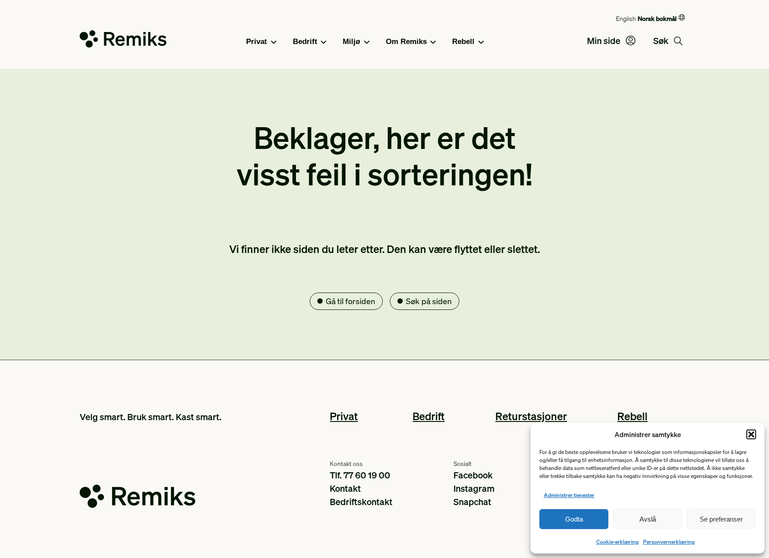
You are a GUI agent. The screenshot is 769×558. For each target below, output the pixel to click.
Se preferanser (721, 519)
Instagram (473, 488)
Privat (256, 41)
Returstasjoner (531, 416)
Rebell (463, 41)
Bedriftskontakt (361, 501)
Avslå (647, 519)
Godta (574, 519)
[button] (751, 434)
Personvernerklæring (669, 541)
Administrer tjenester (569, 495)
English (626, 18)
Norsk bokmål (657, 18)
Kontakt (345, 488)
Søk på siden (429, 301)
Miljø (351, 41)
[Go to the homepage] (123, 40)
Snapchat (472, 501)
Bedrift (305, 41)
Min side (604, 40)
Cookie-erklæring (617, 541)
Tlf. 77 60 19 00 (360, 475)
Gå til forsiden (350, 301)
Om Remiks (406, 41)
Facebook (473, 475)
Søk (661, 40)
